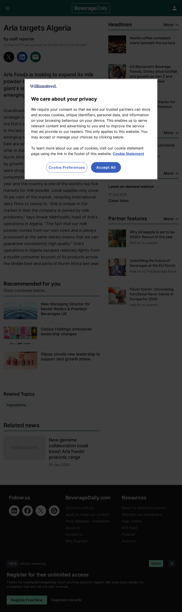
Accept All (106, 167)
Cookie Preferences (67, 167)
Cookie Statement (128, 153)
